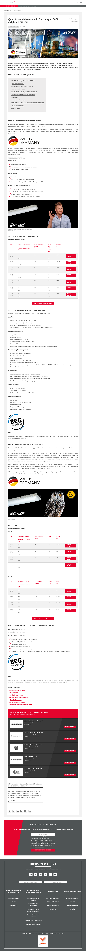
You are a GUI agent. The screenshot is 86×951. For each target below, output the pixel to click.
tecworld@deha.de (39, 847)
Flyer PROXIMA (14, 693)
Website (13, 801)
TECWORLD (11, 2)
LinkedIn (31, 874)
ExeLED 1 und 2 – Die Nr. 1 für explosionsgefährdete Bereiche (27, 103)
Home (5, 10)
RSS (55, 874)
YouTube (45, 874)
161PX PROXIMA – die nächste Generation (22, 86)
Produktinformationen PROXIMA (19, 697)
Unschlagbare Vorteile (18, 83)
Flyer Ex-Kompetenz (16, 700)
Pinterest (50, 874)
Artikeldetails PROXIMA (16, 695)
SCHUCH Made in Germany (17, 690)
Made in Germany (25, 131)
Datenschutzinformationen (37, 840)
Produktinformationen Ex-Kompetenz (21, 705)
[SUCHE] (77, 2)
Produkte (10, 10)
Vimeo (40, 874)
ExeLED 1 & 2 (14, 97)
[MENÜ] (81, 2)
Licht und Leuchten (18, 10)
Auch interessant (15, 108)
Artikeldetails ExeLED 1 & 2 (17, 702)
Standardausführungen (18, 89)
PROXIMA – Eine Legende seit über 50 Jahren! (23, 81)
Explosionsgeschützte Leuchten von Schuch (23, 94)
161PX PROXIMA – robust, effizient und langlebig (24, 92)
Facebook (35, 874)
